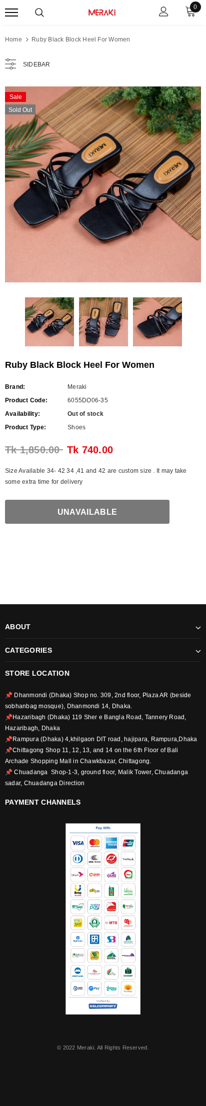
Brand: (15, 386)
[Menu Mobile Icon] (11, 12)
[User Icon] (163, 12)
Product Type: (25, 427)
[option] (103, 184)
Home (13, 39)
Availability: (22, 413)
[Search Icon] (39, 12)
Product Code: (26, 400)
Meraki (77, 386)
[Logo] (102, 11)
